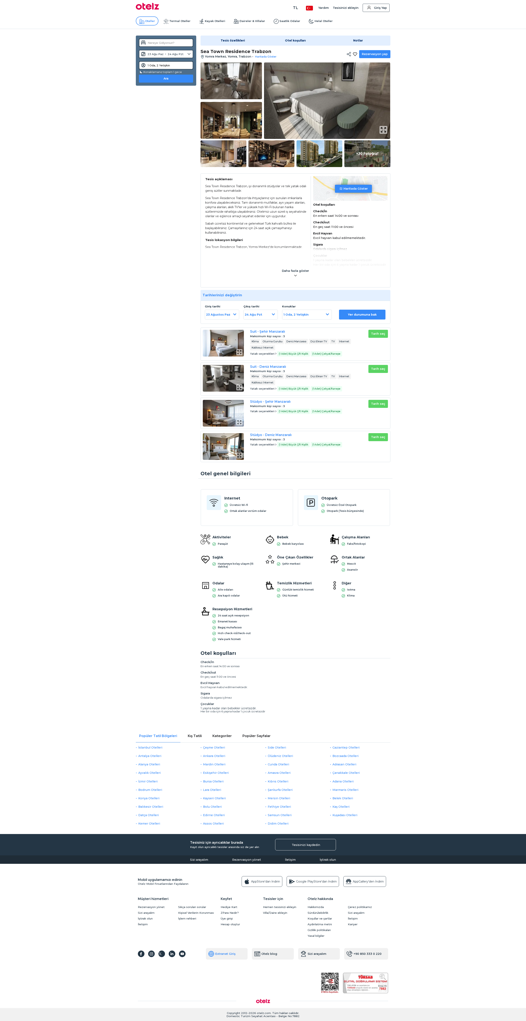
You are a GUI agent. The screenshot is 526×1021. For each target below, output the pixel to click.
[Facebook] (141, 954)
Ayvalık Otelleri (149, 773)
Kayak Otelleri (215, 21)
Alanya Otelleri (149, 764)
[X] (161, 954)
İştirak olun (328, 859)
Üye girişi (227, 918)
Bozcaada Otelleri (345, 756)
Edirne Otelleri (214, 815)
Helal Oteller (324, 21)
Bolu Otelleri (212, 807)
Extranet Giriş (225, 954)
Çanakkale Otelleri (346, 773)
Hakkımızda (316, 907)
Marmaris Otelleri (345, 790)
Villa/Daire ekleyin (275, 912)
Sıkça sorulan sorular (192, 907)
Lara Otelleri (212, 790)
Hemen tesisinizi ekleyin (279, 907)
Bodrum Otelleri (150, 790)
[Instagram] (151, 954)
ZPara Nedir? (230, 912)
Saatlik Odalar (289, 21)
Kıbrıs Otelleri (278, 781)
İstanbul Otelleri (150, 747)
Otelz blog (269, 954)
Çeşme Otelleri (214, 747)
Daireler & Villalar (252, 21)
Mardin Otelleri (214, 764)
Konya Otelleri (148, 798)
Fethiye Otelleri (279, 807)
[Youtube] (182, 954)
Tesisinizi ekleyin (346, 7)
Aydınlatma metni (320, 924)
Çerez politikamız (360, 907)
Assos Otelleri (213, 823)
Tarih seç (378, 334)
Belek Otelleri (342, 798)
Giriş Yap (380, 8)
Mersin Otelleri (279, 798)
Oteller (150, 21)
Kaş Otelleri (341, 807)
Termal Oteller (179, 21)
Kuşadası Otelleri (344, 815)
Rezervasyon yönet (246, 859)
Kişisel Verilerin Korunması (196, 912)
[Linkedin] (172, 954)
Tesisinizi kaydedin (306, 845)
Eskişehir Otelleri (216, 773)
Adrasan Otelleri (344, 764)
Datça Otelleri (148, 815)
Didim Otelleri (278, 823)
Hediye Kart (229, 907)
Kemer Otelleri (149, 823)
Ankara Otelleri (214, 756)
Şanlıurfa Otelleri (280, 790)
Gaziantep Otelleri (346, 747)
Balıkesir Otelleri (150, 807)
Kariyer (353, 924)
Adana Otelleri (343, 781)
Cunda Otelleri (278, 764)
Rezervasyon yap (375, 54)
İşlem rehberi (187, 918)
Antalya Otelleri (149, 756)
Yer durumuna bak (362, 314)
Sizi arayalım (199, 859)
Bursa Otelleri (213, 781)
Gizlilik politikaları (319, 930)
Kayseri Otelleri (214, 798)
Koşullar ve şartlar (320, 918)
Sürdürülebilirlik (318, 912)
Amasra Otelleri (279, 773)
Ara (166, 78)
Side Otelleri (277, 747)
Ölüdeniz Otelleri (280, 756)
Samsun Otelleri (280, 815)
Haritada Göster (356, 188)
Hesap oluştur (230, 924)
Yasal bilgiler (316, 935)
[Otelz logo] (147, 8)
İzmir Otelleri (148, 781)
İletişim (290, 859)
